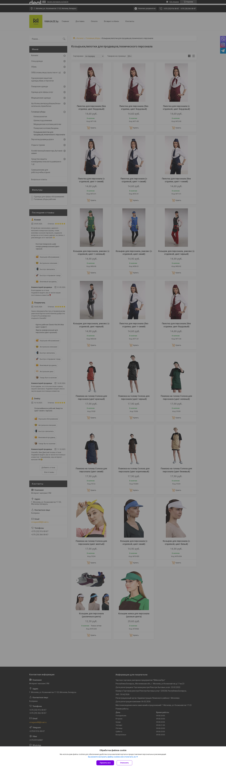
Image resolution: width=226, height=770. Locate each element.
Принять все (105, 763)
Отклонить (124, 763)
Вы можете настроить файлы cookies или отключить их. (112, 757)
